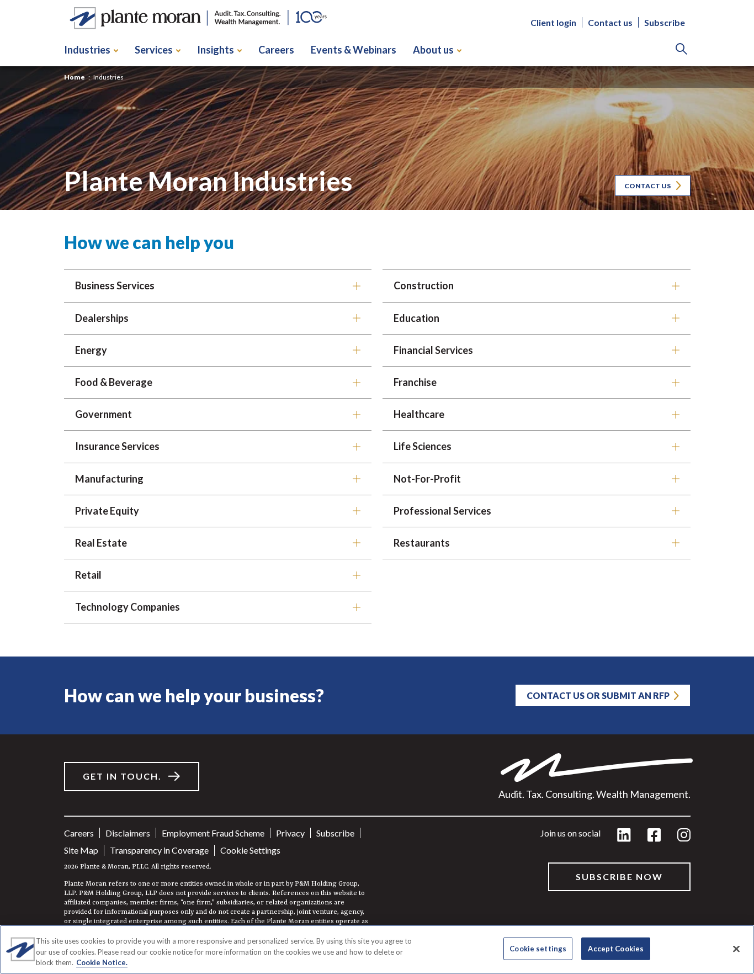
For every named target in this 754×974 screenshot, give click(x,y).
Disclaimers (127, 833)
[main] (377, 487)
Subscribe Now (619, 876)
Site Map (81, 850)
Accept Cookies (616, 948)
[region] (377, 949)
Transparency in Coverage (159, 850)
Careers (276, 50)
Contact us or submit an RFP (598, 695)
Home (74, 77)
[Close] (736, 948)
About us (433, 50)
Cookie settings (250, 850)
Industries (87, 50)
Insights (215, 50)
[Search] (681, 50)
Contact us (610, 22)
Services (154, 50)
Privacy (290, 833)
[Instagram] (684, 836)
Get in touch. (122, 776)
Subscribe (664, 22)
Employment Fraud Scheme (213, 833)
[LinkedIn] (624, 836)
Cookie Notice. (102, 962)
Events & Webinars (353, 50)
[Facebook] (654, 836)
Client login (553, 22)
